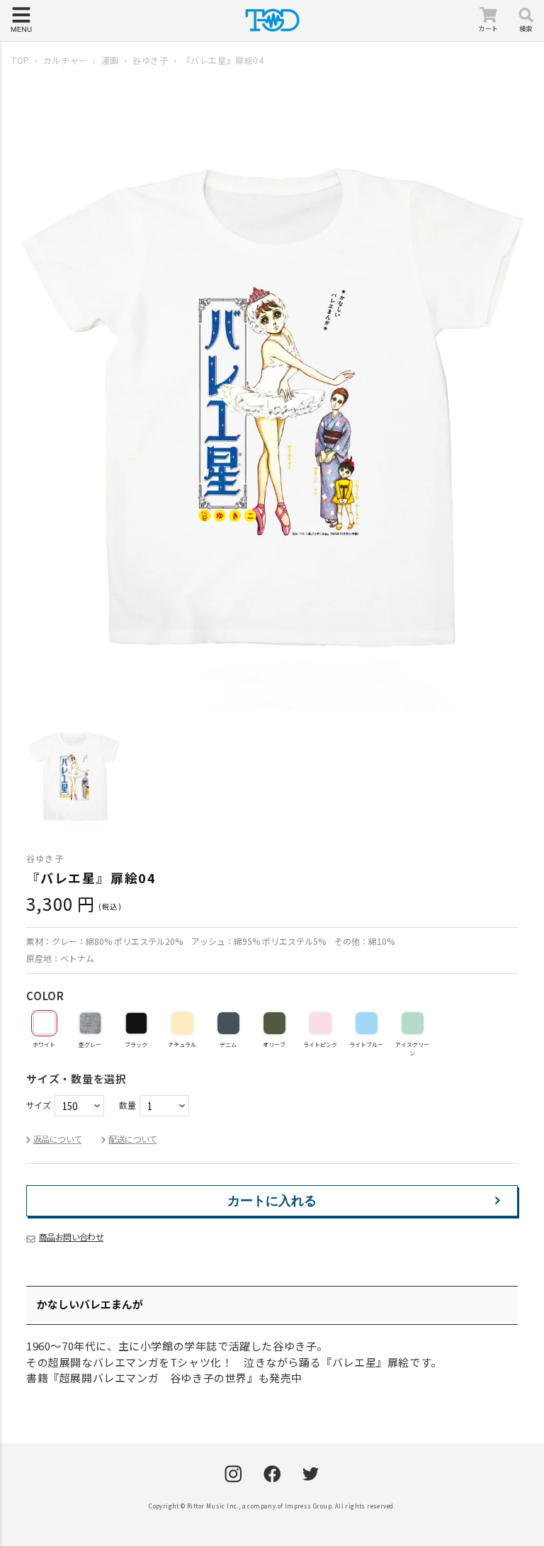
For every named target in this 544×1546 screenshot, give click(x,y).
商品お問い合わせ (71, 1237)
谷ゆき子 (150, 60)
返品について (57, 1139)
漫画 (110, 60)
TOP (20, 60)
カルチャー (65, 60)
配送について (132, 1139)
